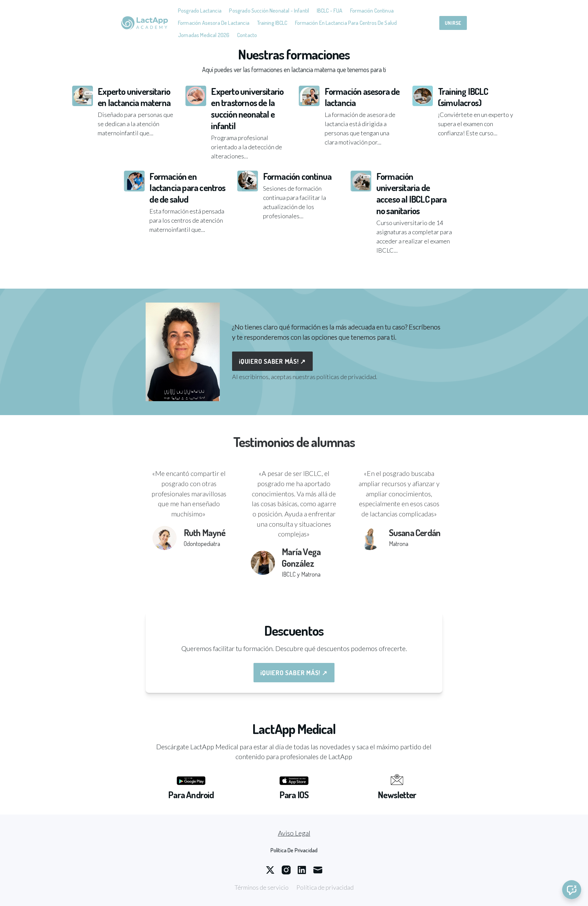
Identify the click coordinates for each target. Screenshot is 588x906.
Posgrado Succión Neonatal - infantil (269, 10)
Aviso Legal (294, 833)
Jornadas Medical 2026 (203, 34)
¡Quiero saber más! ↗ (272, 361)
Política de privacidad (325, 887)
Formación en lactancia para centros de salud (346, 22)
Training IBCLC (272, 22)
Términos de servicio (261, 887)
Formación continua (372, 10)
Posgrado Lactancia (200, 10)
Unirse (453, 23)
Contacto (247, 34)
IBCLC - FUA (330, 10)
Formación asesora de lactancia (213, 22)
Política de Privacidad (294, 850)
